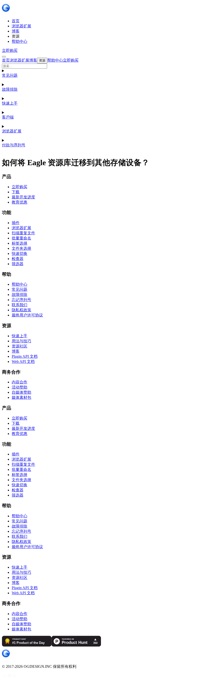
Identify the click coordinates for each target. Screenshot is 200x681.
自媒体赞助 (21, 392)
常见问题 (10, 75)
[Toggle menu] (4, 56)
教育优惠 (19, 202)
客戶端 (8, 117)
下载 (16, 192)
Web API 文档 (23, 361)
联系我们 (19, 305)
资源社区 (19, 346)
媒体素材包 (21, 397)
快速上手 (10, 103)
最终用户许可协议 (27, 315)
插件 (16, 223)
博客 (16, 351)
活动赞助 (19, 387)
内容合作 (19, 382)
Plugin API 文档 (25, 356)
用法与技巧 (21, 341)
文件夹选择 (21, 248)
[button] (100, 66)
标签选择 (19, 243)
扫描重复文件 (23, 233)
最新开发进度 (23, 197)
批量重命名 (21, 238)
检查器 (17, 259)
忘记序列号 (21, 300)
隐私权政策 (21, 310)
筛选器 (17, 264)
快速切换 (19, 253)
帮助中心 (19, 284)
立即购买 (10, 50)
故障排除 (10, 89)
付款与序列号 (13, 145)
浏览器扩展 (11, 131)
